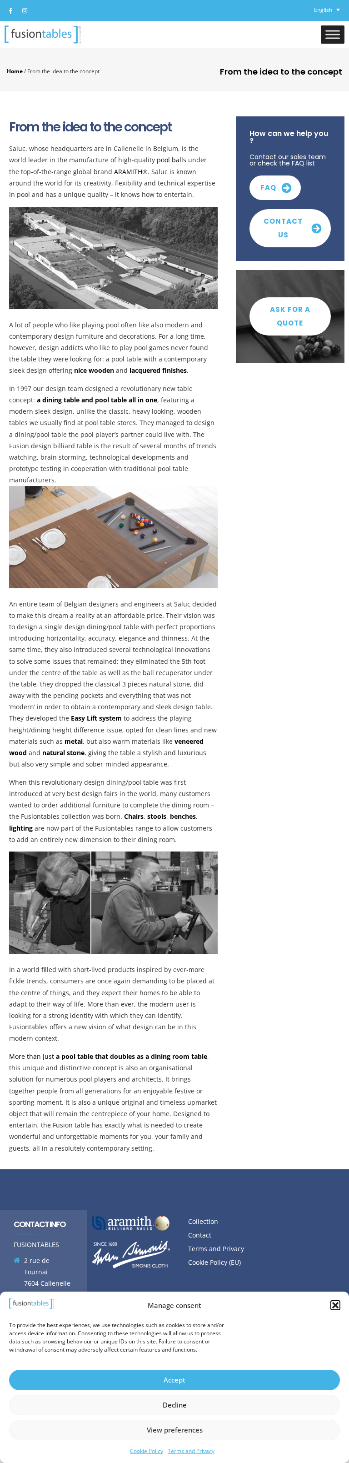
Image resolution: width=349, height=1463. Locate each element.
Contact (199, 1235)
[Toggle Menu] (332, 34)
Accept (174, 1379)
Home (15, 71)
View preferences (175, 1429)
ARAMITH (128, 171)
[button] (335, 1305)
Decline (175, 1404)
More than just (108, 1056)
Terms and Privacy (191, 1451)
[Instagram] (24, 10)
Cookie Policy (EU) (214, 1262)
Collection (203, 1221)
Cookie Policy (146, 1451)
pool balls (171, 159)
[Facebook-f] (10, 10)
